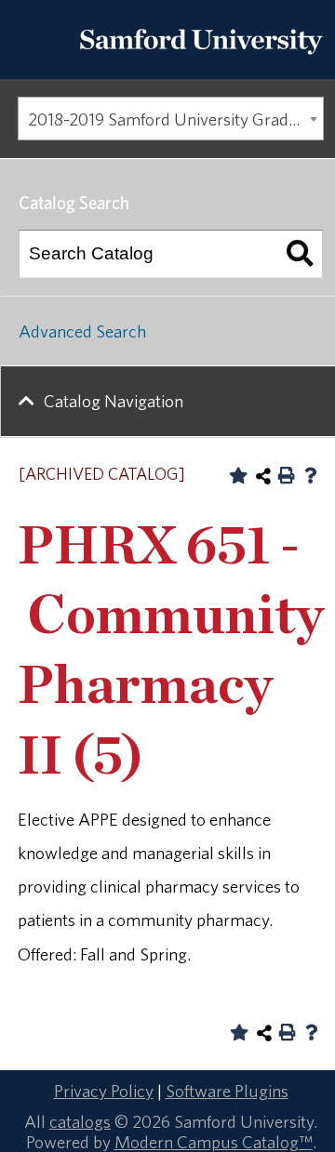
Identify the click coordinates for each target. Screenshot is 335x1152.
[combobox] (171, 119)
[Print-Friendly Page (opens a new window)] (286, 475)
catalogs (80, 1121)
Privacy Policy (104, 1090)
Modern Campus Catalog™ (213, 1142)
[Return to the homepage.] (201, 59)
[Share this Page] (263, 476)
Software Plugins (227, 1090)
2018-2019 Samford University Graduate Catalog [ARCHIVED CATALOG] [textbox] (175, 119)
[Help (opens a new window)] (311, 475)
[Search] (299, 254)
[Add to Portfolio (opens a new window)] (238, 475)
